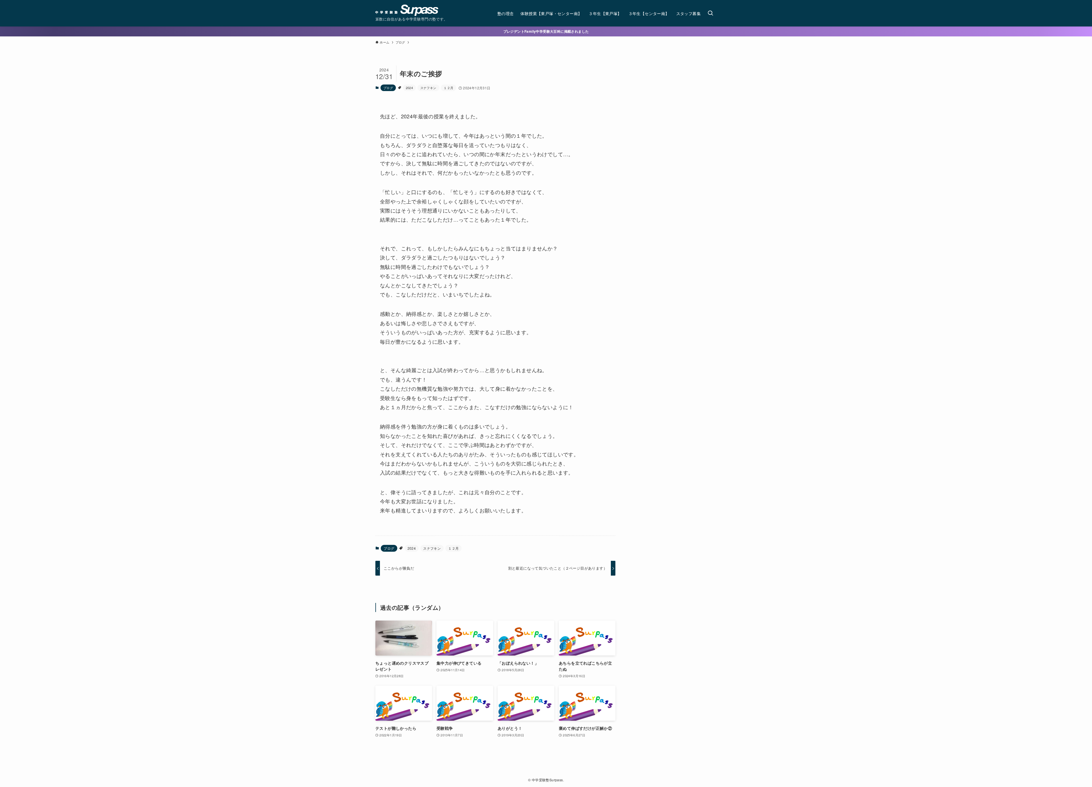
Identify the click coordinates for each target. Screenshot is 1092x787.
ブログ (388, 87)
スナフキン (428, 87)
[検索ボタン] (710, 13)
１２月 (448, 87)
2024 (409, 87)
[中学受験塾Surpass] (406, 10)
